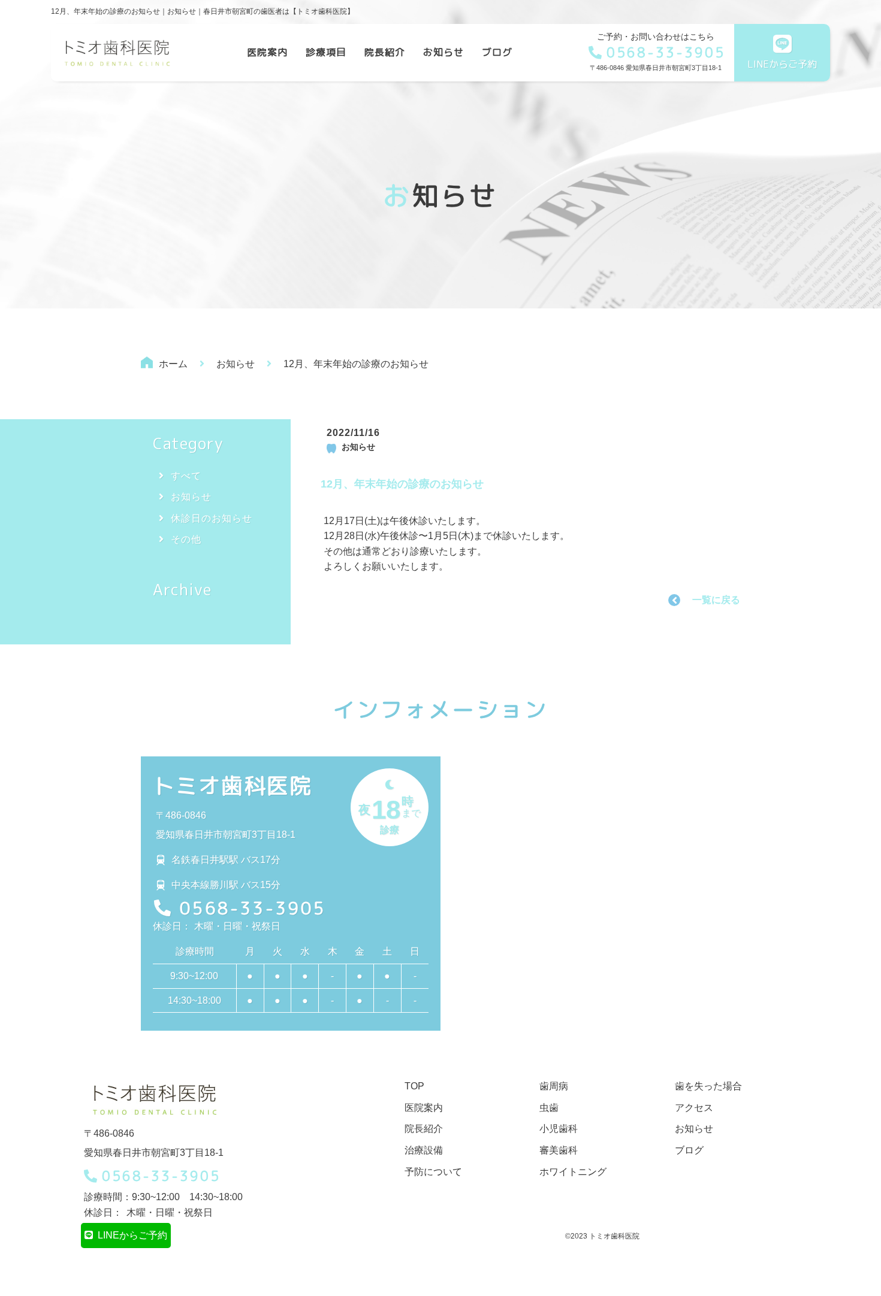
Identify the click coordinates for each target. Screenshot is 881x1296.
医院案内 (267, 52)
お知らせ (443, 52)
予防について (433, 1172)
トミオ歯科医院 (232, 785)
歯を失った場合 (708, 1086)
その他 (186, 539)
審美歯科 (558, 1150)
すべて (186, 476)
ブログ (497, 52)
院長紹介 (384, 52)
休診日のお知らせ (211, 518)
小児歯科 (558, 1129)
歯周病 (553, 1086)
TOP (414, 1086)
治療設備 (424, 1150)
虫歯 (549, 1108)
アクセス (694, 1108)
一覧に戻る (716, 600)
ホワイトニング (573, 1172)
